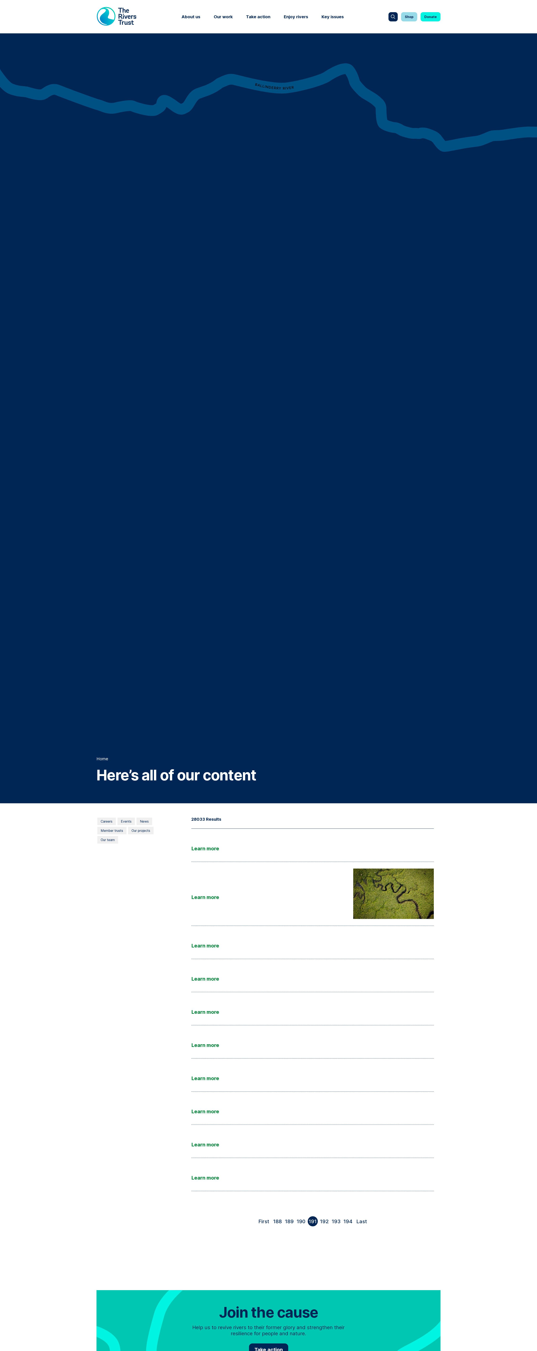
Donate (430, 17)
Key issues (333, 16)
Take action (258, 16)
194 (347, 1221)
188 (277, 1221)
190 (301, 1221)
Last (362, 1222)
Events (126, 821)
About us (190, 16)
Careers (106, 821)
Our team (108, 840)
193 (336, 1221)
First (264, 1222)
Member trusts (112, 830)
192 (324, 1221)
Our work (223, 16)
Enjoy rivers (296, 16)
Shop (409, 17)
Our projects (141, 830)
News (144, 821)
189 (289, 1221)
